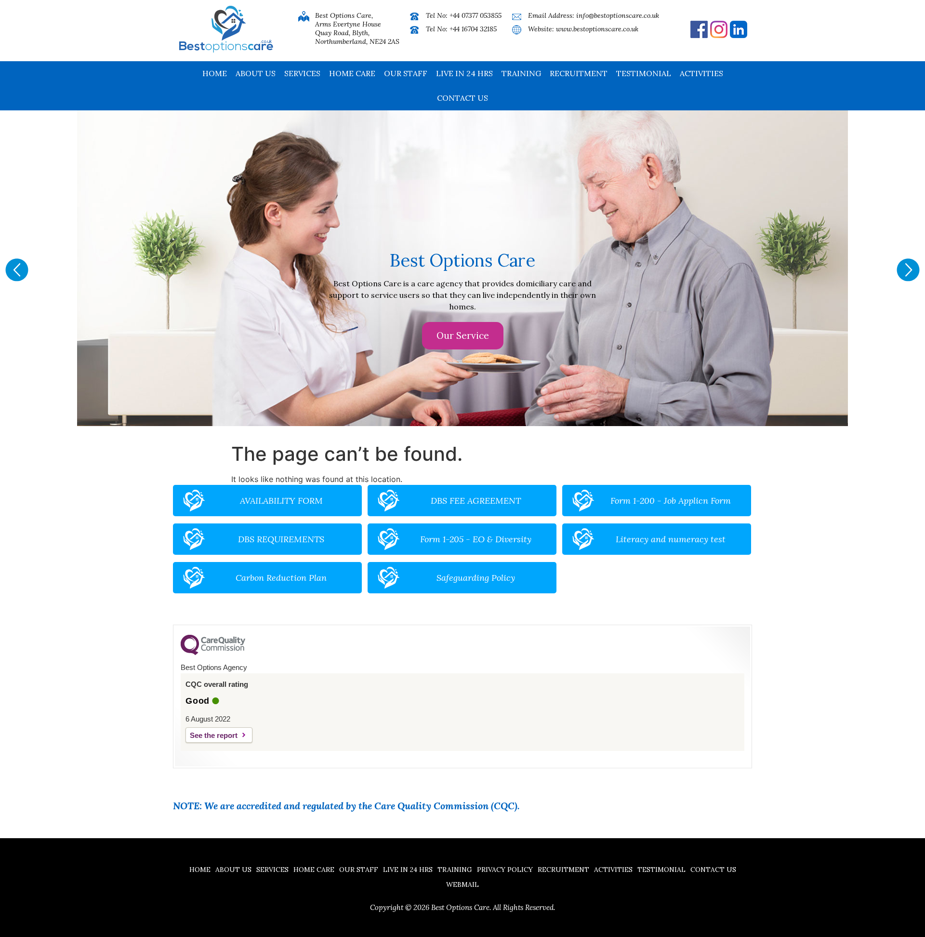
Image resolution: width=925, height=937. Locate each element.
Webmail (462, 884)
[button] (17, 270)
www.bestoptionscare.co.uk (597, 29)
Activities (701, 73)
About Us (256, 73)
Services (302, 73)
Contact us (462, 98)
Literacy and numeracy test (671, 539)
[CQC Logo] (213, 652)
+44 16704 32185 (473, 29)
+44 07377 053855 (475, 15)
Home (214, 73)
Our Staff (405, 73)
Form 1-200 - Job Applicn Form (670, 500)
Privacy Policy (505, 869)
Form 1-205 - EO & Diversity (475, 539)
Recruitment (579, 73)
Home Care (352, 73)
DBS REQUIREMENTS (281, 539)
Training (521, 73)
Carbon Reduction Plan (281, 577)
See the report (214, 735)
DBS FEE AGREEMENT (476, 500)
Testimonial (643, 73)
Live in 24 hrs (464, 73)
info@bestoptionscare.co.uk (617, 15)
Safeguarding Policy (475, 577)
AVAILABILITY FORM (281, 500)
